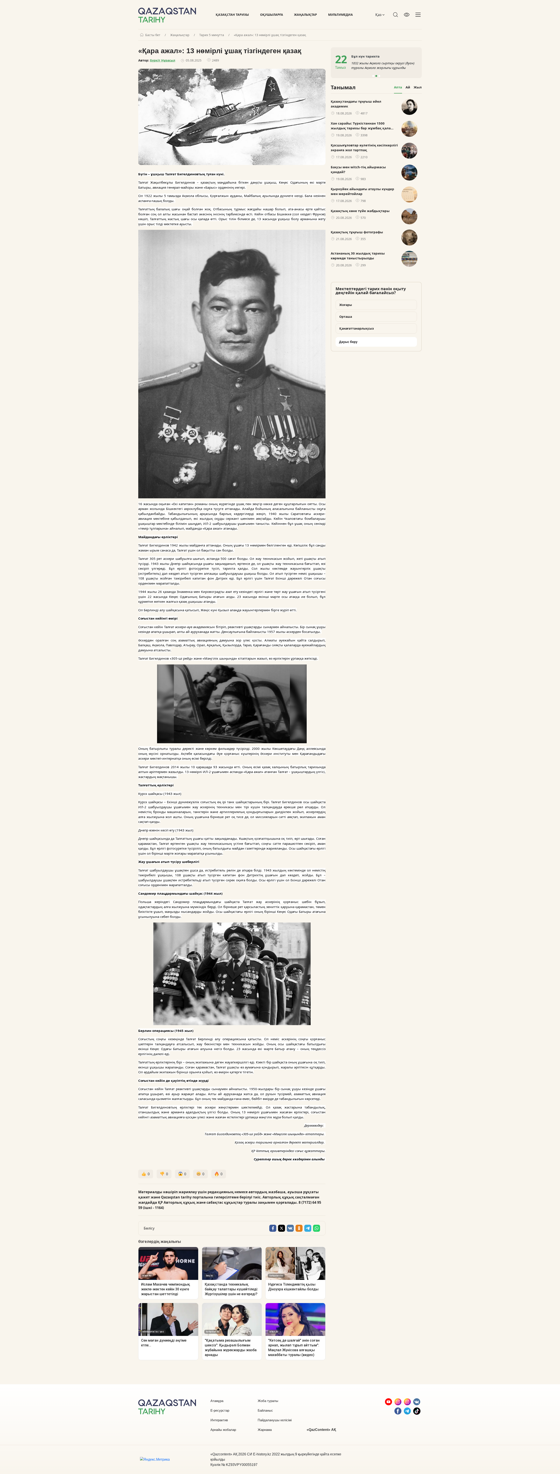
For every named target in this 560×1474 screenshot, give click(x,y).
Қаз (378, 14)
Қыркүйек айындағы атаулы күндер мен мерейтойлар (362, 191)
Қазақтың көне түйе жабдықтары (360, 211)
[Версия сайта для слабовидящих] (407, 15)
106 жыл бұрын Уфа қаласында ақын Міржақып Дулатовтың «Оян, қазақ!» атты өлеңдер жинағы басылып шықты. (383, 65)
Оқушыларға (271, 14)
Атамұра (216, 1401)
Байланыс (265, 1410)
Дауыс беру (348, 342)
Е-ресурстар (219, 1410)
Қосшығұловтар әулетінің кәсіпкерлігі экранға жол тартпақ (364, 147)
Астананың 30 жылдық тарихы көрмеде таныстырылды (358, 255)
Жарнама (265, 1430)
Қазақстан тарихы (232, 14)
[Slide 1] (373, 76)
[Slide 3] (379, 76)
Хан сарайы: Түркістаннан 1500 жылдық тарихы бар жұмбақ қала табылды (361, 126)
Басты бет (152, 35)
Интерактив (219, 1420)
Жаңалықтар (305, 14)
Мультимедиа (340, 14)
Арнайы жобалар (223, 1430)
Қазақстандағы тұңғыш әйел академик (356, 104)
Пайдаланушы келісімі (275, 1420)
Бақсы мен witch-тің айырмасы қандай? (358, 169)
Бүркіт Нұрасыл (162, 60)
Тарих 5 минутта (211, 35)
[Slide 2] (376, 76)
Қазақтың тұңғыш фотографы (357, 232)
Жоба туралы (268, 1401)
